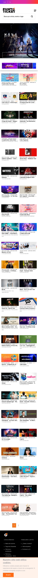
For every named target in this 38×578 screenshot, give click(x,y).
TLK (10, 2)
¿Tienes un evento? (27, 543)
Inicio (4, 2)
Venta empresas (26, 546)
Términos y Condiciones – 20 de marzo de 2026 (10, 556)
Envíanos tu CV (26, 549)
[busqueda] (32, 16)
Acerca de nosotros (10, 543)
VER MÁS (12, 55)
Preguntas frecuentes (10, 546)
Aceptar (8, 575)
